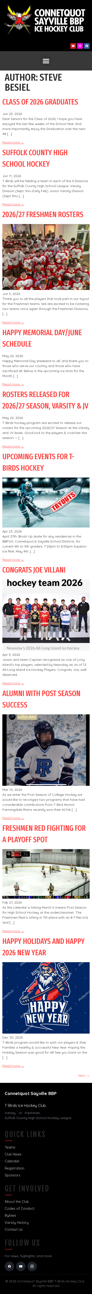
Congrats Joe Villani (34, 569)
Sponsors (12, 1175)
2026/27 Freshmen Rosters (42, 214)
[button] (46, 60)
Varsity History (17, 1222)
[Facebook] (87, 46)
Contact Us (14, 1229)
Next (84, 1075)
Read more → (13, 142)
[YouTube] (20, 1266)
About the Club (17, 1201)
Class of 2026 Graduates (40, 101)
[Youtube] (73, 46)
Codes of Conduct (19, 1208)
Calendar (12, 1161)
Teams (10, 1147)
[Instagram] (80, 46)
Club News (13, 1154)
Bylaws (10, 1215)
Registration (14, 1168)
